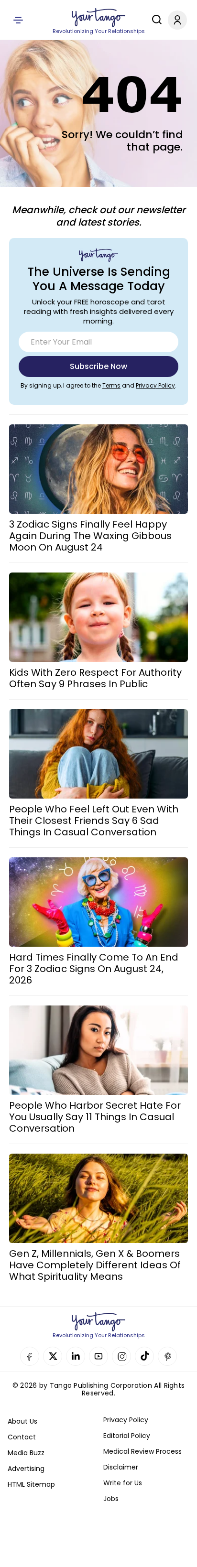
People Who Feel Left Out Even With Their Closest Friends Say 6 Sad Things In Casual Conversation (93, 820)
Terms (111, 385)
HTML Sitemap (31, 1484)
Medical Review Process (142, 1451)
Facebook (29, 1356)
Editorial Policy (126, 1435)
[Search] (154, 19)
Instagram (121, 1356)
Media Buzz (26, 1453)
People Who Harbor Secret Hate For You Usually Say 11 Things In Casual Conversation (95, 1117)
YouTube (98, 1356)
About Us (22, 1421)
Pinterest (167, 1356)
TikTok (144, 1356)
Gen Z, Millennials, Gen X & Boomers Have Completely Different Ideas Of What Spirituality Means (95, 1265)
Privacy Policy (155, 385)
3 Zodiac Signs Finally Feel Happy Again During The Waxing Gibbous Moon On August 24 (90, 536)
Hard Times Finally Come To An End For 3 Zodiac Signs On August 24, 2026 (93, 968)
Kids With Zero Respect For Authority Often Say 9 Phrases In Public (95, 678)
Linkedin (75, 1356)
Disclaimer (120, 1467)
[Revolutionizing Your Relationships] (98, 17)
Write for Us (122, 1483)
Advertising (26, 1468)
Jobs (111, 1498)
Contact (22, 1437)
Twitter (52, 1356)
